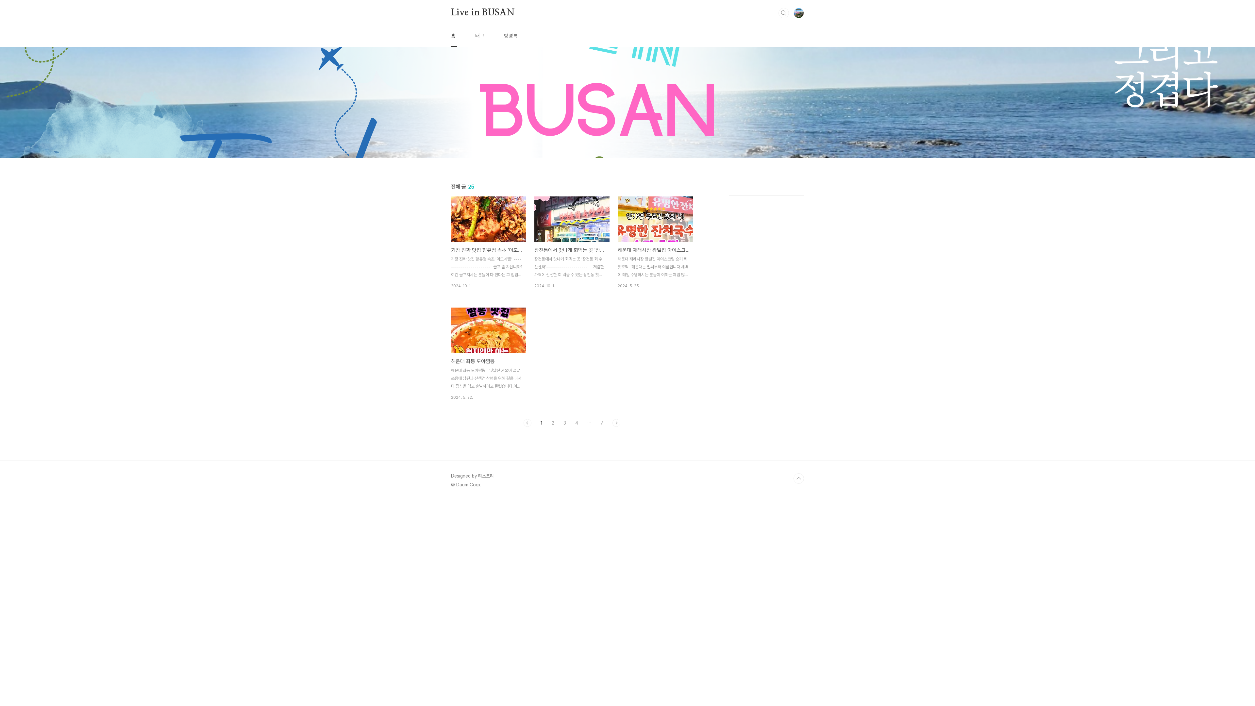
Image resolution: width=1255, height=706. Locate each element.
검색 (784, 13)
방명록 (511, 36)
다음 (616, 423)
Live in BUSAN (482, 12)
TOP (799, 478)
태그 (479, 36)
